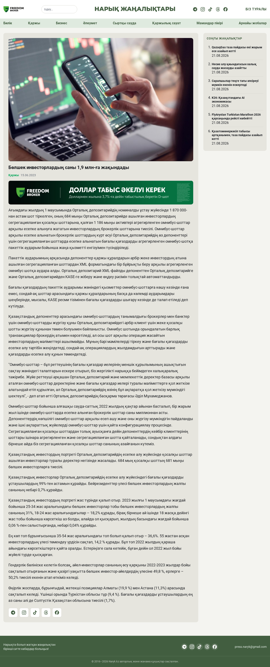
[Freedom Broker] (13, 9)
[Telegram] (195, 9)
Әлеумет (90, 23)
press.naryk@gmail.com (251, 646)
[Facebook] (225, 9)
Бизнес (61, 23)
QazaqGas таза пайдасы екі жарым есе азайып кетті (237, 49)
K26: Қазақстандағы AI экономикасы (228, 99)
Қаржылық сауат (166, 23)
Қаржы (34, 23)
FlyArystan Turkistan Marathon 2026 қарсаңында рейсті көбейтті (236, 116)
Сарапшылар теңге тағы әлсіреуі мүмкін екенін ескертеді (235, 82)
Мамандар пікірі (210, 23)
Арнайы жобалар (253, 23)
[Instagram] (202, 9)
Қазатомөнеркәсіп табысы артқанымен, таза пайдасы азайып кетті (237, 135)
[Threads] (218, 9)
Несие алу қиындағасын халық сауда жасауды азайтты (234, 66)
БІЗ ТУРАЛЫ (256, 9)
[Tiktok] (210, 9)
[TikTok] (35, 612)
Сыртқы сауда (124, 23)
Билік (7, 23)
